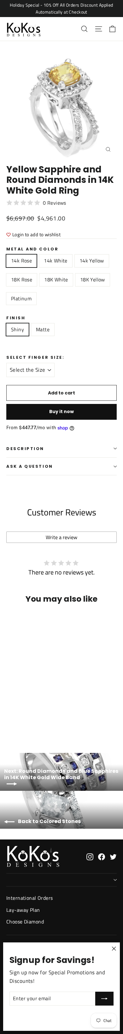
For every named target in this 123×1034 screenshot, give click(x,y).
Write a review (61, 537)
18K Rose (21, 279)
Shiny (17, 329)
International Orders (29, 898)
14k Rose (21, 260)
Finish (15, 318)
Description (25, 448)
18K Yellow (92, 279)
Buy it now (61, 411)
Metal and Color (32, 249)
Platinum (21, 298)
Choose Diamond (25, 921)
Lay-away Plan (23, 910)
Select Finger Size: (35, 357)
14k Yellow (91, 260)
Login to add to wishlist (36, 234)
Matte (43, 329)
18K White (56, 279)
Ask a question (29, 466)
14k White (55, 260)
